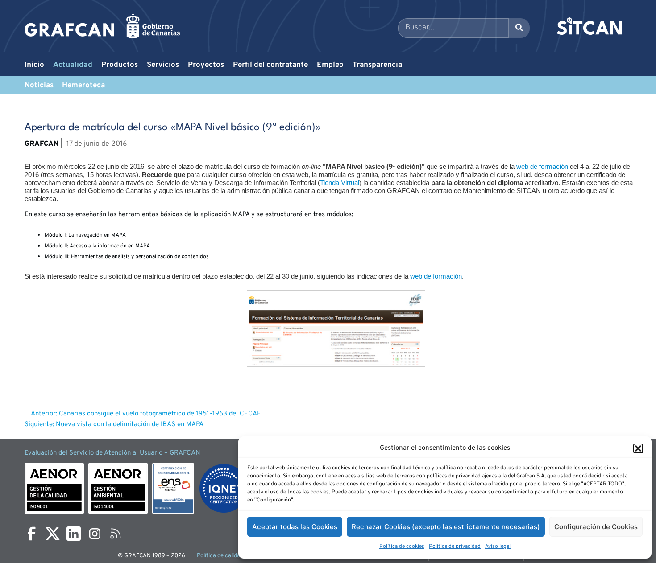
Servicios (163, 65)
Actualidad (72, 65)
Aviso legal (498, 546)
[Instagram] (94, 533)
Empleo (330, 65)
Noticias (39, 85)
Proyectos (206, 65)
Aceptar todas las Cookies (294, 526)
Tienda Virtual (339, 182)
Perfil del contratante (270, 65)
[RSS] (115, 533)
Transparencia (377, 65)
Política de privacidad (455, 546)
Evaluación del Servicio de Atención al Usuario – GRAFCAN (112, 453)
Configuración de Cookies (596, 526)
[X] (53, 533)
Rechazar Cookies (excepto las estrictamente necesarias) (446, 526)
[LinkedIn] (73, 533)
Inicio (34, 65)
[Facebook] (32, 533)
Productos (119, 65)
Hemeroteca (83, 85)
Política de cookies (401, 546)
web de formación (542, 166)
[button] (638, 448)
